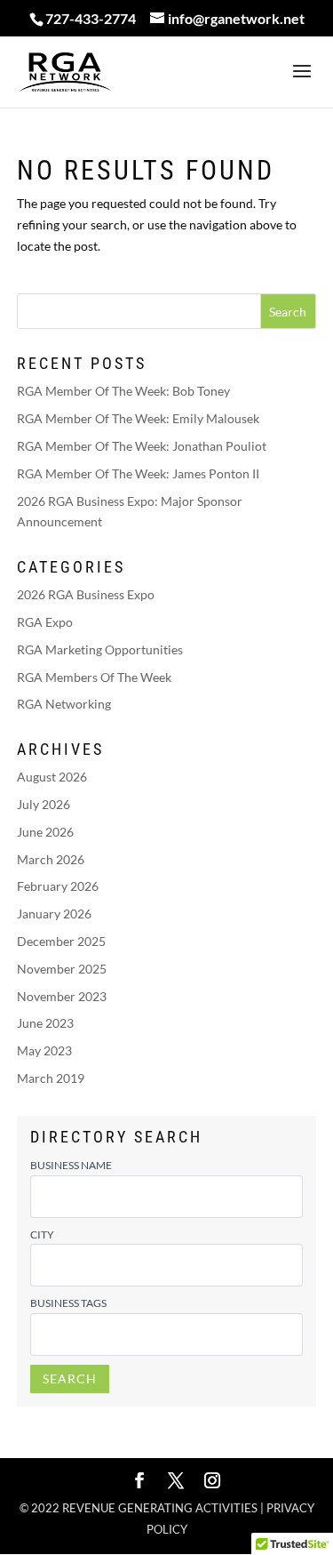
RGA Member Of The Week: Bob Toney (123, 390)
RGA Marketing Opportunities (100, 649)
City (42, 1234)
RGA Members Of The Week (94, 677)
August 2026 (52, 776)
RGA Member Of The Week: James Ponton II (138, 473)
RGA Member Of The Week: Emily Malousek (138, 418)
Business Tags (68, 1303)
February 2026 (58, 886)
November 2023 (62, 996)
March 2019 (50, 1078)
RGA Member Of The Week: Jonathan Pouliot (141, 445)
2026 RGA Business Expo (86, 594)
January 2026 (54, 913)
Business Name (71, 1165)
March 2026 (50, 859)
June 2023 (45, 1022)
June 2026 (45, 831)
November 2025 (62, 968)
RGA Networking (64, 703)
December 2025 (61, 941)
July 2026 (43, 804)
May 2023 (44, 1050)
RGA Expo (45, 621)
